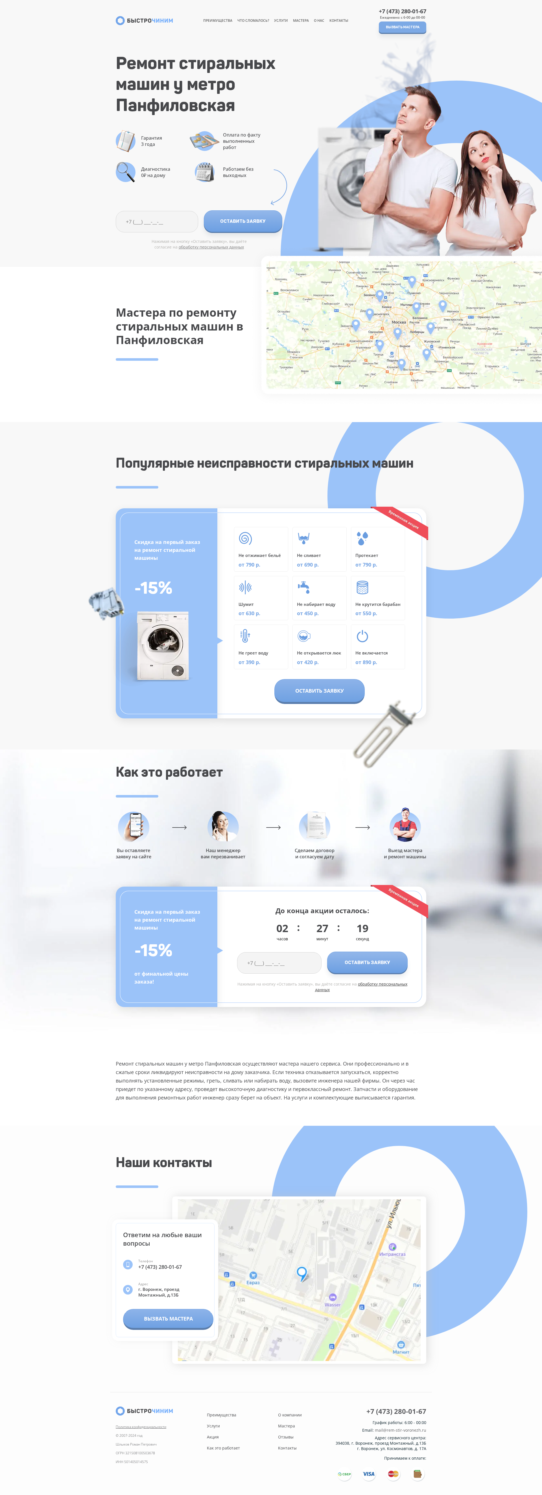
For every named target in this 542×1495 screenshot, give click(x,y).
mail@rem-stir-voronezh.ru (400, 1430)
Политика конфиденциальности (141, 1426)
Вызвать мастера (402, 27)
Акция (213, 1437)
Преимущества (217, 20)
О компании (290, 1415)
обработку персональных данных (211, 247)
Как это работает (223, 1448)
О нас (319, 20)
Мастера (301, 20)
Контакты (338, 20)
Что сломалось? (253, 20)
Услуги (281, 20)
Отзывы (286, 1437)
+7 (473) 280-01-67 (402, 11)
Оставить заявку (243, 221)
